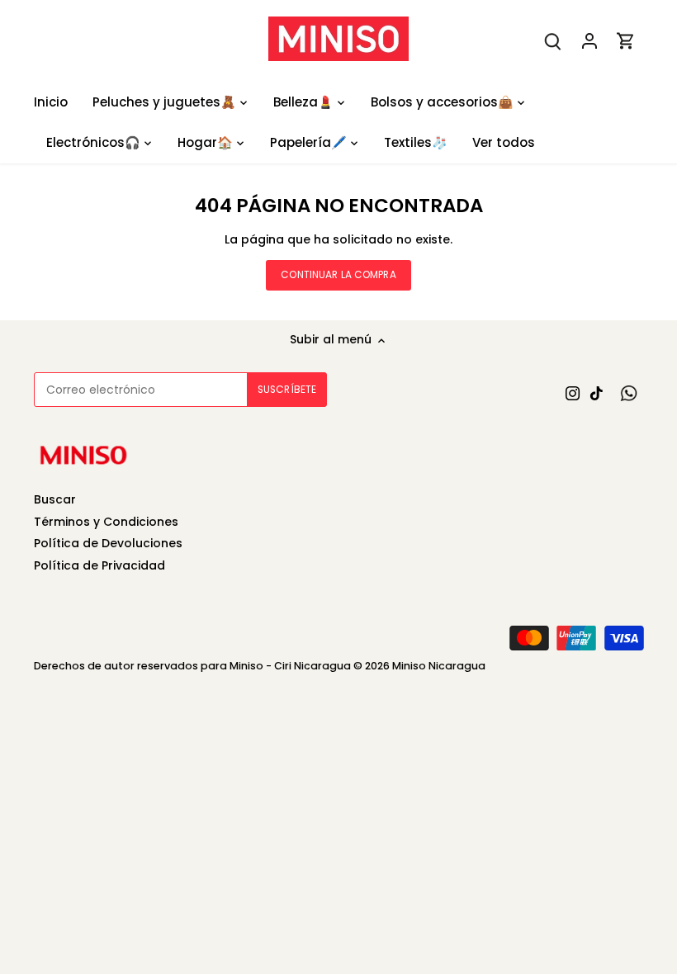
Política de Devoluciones (108, 543)
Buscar (55, 499)
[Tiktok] (596, 393)
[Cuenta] (589, 41)
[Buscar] (553, 41)
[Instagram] (573, 393)
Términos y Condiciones (106, 521)
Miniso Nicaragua (438, 666)
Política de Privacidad (99, 565)
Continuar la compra (338, 274)
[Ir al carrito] (626, 41)
